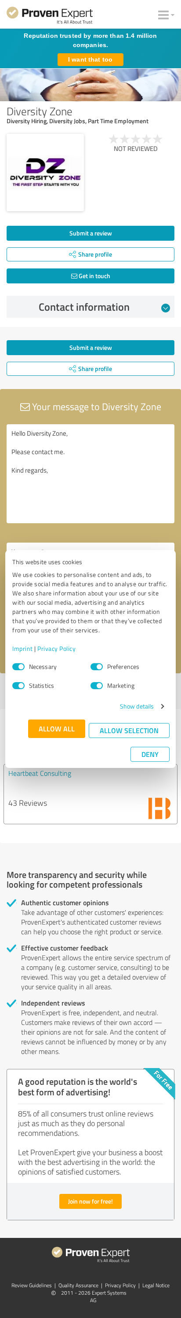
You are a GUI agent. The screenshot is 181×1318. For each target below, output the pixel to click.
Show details (137, 706)
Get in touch (93, 276)
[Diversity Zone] (45, 172)
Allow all (57, 728)
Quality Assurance (78, 1285)
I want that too (90, 59)
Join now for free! (90, 1201)
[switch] (96, 666)
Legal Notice (156, 1285)
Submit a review (90, 233)
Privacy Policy (56, 648)
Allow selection (129, 730)
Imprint (22, 648)
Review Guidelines (31, 1285)
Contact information (84, 306)
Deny (150, 754)
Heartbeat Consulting (39, 773)
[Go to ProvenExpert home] (50, 17)
